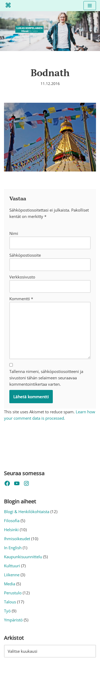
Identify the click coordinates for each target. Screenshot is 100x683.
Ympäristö (13, 619)
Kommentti (21, 298)
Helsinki (11, 529)
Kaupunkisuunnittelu (23, 556)
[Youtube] (17, 483)
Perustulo (13, 592)
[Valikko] (89, 5)
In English (13, 547)
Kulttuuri (12, 565)
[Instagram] (26, 483)
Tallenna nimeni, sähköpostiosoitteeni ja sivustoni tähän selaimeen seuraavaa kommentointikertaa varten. (46, 378)
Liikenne (11, 574)
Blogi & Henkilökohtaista (26, 511)
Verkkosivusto (22, 277)
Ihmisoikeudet (17, 538)
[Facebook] (7, 483)
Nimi (13, 233)
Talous (10, 601)
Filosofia (11, 520)
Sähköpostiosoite (25, 255)
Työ (7, 610)
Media (9, 583)
